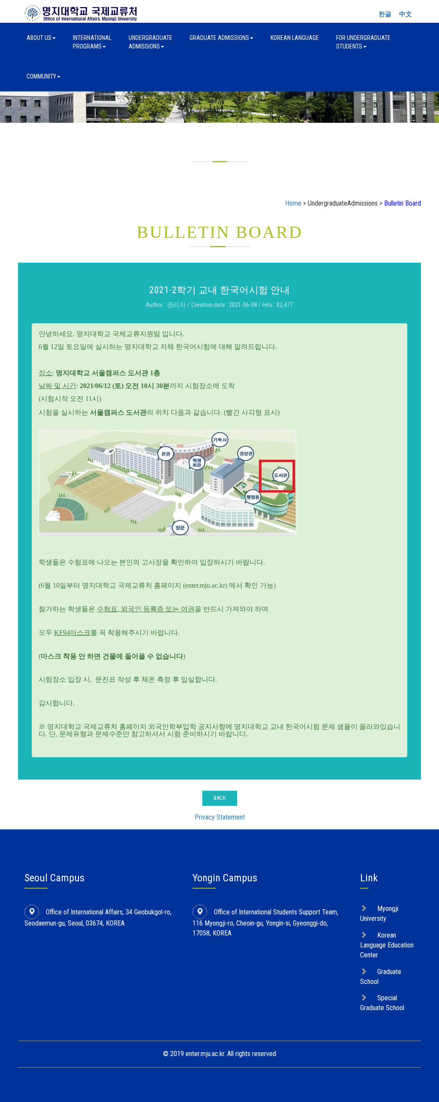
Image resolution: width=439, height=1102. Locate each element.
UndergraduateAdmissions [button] (150, 42)
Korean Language (295, 37)
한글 (385, 14)
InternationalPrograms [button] (92, 42)
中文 (405, 14)
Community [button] (41, 76)
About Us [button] (39, 37)
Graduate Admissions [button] (219, 37)
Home (293, 203)
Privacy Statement (220, 817)
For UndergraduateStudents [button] (363, 42)
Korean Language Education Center (387, 945)
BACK (220, 798)
